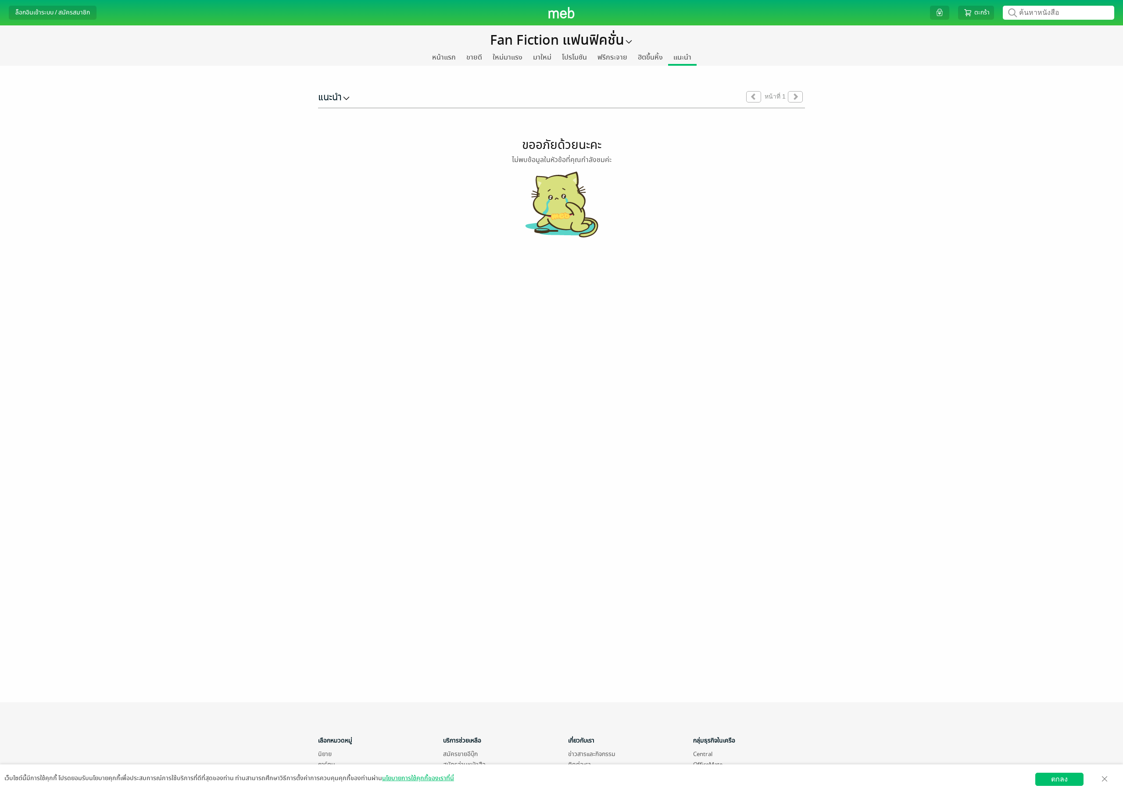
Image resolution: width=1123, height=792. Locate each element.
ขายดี (474, 57)
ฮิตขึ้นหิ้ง (650, 57)
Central (702, 754)
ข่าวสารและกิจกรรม (591, 754)
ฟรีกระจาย (612, 57)
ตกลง (1059, 779)
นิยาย (325, 754)
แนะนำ (682, 57)
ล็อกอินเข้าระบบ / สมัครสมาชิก (52, 12)
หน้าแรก (444, 57)
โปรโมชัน (574, 57)
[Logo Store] (562, 12)
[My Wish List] (939, 12)
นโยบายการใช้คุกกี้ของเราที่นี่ (418, 778)
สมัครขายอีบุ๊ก (460, 754)
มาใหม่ (542, 57)
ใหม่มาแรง (507, 57)
